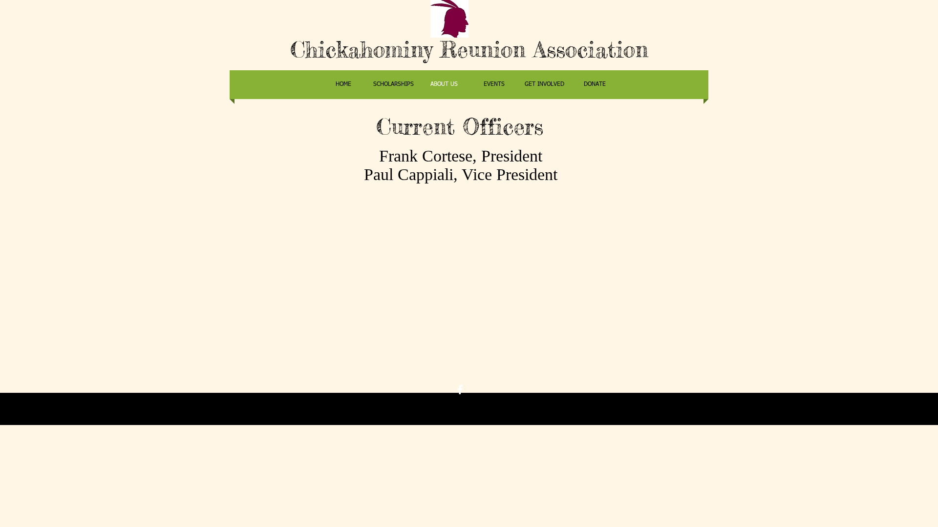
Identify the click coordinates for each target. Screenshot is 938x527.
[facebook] (460, 390)
